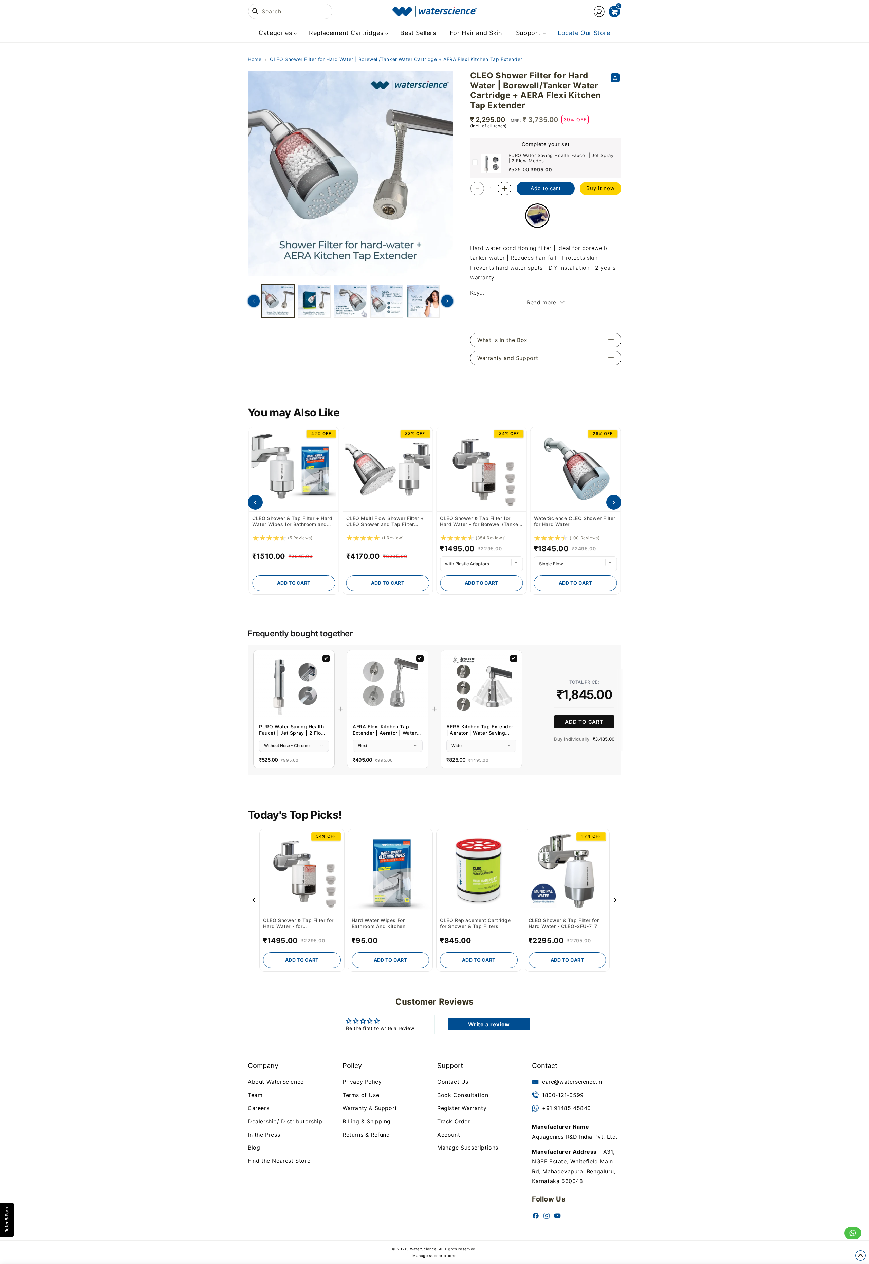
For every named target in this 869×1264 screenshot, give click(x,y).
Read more (541, 302)
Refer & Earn (7, 1220)
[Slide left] (254, 301)
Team (255, 1094)
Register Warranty (461, 1107)
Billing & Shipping (367, 1121)
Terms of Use (361, 1094)
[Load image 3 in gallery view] (350, 301)
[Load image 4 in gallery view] (386, 301)
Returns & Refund (366, 1134)
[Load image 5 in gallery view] (423, 301)
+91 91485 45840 (566, 1107)
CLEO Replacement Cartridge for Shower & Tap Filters (475, 923)
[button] (277, 32)
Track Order (453, 1121)
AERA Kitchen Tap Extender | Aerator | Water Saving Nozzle (479, 730)
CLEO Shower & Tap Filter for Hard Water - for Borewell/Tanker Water (386, 521)
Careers (258, 1107)
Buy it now (600, 188)
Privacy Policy (362, 1081)
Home (254, 59)
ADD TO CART (584, 721)
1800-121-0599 (563, 1094)
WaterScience (423, 1249)
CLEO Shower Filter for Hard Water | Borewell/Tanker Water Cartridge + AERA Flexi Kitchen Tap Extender (396, 59)
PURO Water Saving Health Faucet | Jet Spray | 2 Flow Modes (561, 158)
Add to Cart (293, 583)
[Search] (255, 11)
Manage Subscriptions (467, 1147)
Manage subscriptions (434, 1255)
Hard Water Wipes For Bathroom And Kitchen (379, 923)
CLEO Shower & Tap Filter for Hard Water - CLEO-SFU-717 (564, 923)
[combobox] (290, 11)
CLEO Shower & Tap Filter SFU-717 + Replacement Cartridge (572, 521)
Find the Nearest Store (279, 1160)
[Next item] (613, 502)
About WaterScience (276, 1081)
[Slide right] (447, 301)
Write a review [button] (489, 1024)
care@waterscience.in (572, 1081)
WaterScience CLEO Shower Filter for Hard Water (481, 521)
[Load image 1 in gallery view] (277, 301)
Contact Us (452, 1081)
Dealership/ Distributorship (285, 1121)
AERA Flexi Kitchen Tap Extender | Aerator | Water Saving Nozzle (385, 730)
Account (448, 1134)
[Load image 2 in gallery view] (314, 301)
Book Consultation (462, 1094)
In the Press (264, 1134)
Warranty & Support (370, 1107)
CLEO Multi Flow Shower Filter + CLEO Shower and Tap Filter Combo (291, 521)
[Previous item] (255, 502)
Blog (254, 1147)
